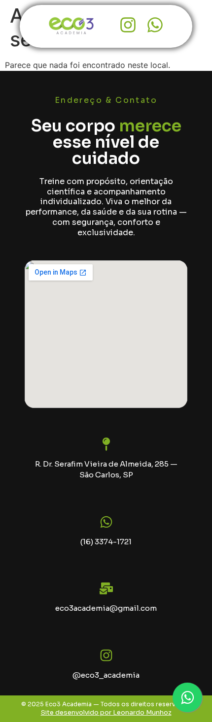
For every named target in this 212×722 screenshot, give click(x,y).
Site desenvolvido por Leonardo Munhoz (106, 712)
